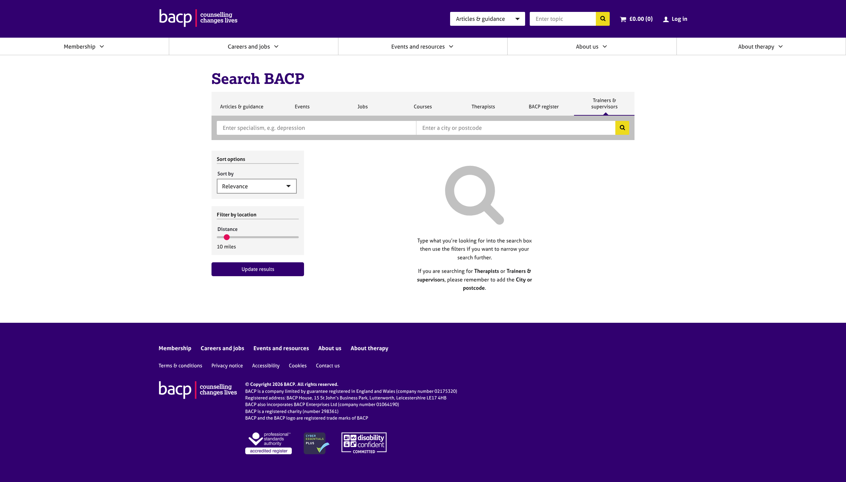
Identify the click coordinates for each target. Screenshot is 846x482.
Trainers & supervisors (604, 106)
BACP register (543, 109)
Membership (80, 46)
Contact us (328, 365)
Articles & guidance (241, 109)
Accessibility (266, 365)
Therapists (483, 109)
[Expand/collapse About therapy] (780, 46)
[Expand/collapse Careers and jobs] (276, 46)
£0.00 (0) (641, 18)
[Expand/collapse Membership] (101, 46)
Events (302, 109)
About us (587, 46)
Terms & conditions (180, 365)
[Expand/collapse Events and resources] (451, 46)
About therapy (756, 46)
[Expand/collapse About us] (604, 46)
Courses (422, 109)
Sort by (225, 173)
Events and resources (418, 46)
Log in (679, 18)
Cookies (298, 365)
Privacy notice (227, 365)
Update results (258, 269)
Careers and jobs (249, 46)
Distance (227, 229)
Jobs (362, 109)
